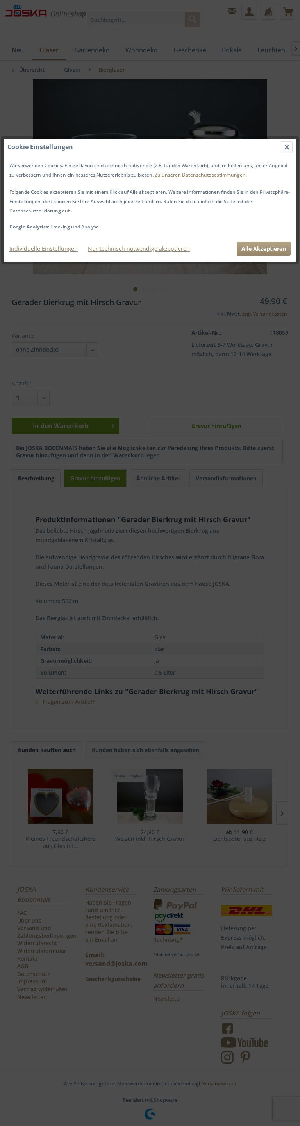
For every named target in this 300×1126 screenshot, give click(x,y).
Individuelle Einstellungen (43, 248)
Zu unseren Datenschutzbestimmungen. (201, 174)
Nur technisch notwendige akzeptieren (139, 248)
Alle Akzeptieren (263, 248)
